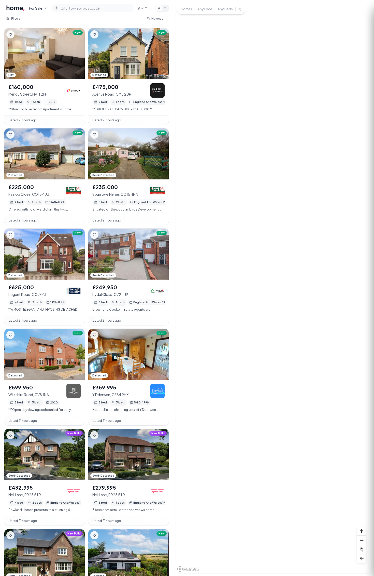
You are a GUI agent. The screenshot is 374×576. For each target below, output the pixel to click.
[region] (273, 288)
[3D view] (361, 558)
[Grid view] (159, 8)
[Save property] (10, 34)
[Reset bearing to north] (361, 549)
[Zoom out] (361, 540)
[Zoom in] (361, 530)
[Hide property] (21, 34)
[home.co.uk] (15, 8)
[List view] (165, 8)
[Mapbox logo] (188, 569)
